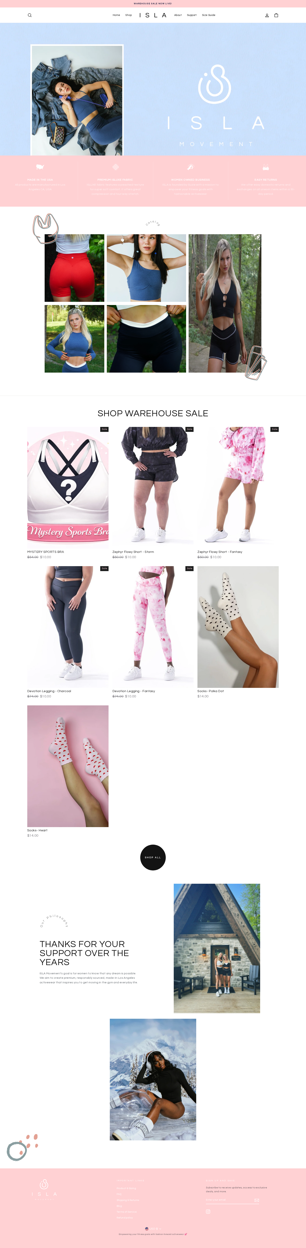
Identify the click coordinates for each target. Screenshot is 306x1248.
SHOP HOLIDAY (221, 302)
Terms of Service (127, 1212)
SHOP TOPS (70, 337)
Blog (119, 1206)
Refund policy (125, 1218)
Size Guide (209, 15)
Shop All (153, 857)
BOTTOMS (142, 337)
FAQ (119, 1194)
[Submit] (256, 1200)
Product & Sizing (126, 1188)
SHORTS (70, 267)
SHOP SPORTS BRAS (142, 267)
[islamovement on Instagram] (208, 1211)
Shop (128, 15)
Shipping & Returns (128, 1200)
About (178, 15)
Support (192, 15)
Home (116, 15)
